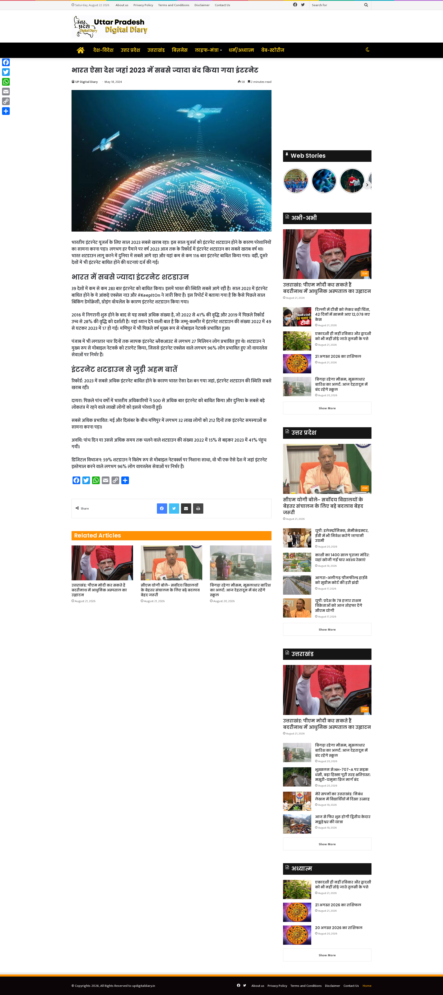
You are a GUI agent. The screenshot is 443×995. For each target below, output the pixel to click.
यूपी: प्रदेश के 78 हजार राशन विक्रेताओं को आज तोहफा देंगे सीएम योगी (338, 605)
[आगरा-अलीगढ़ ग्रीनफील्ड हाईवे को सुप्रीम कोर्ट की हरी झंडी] (297, 585)
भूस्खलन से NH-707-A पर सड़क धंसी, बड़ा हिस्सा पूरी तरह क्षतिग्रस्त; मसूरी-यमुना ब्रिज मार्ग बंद (343, 774)
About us (122, 5)
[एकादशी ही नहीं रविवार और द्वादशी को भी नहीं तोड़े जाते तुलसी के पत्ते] (297, 341)
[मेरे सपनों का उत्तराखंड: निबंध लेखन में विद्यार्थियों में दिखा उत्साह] (297, 801)
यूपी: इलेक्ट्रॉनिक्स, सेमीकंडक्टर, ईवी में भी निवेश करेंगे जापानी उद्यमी (342, 535)
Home (367, 986)
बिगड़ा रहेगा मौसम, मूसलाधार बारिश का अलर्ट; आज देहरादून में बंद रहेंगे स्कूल (240, 590)
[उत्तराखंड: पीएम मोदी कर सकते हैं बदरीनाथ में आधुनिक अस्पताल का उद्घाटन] (102, 562)
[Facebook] (6, 62)
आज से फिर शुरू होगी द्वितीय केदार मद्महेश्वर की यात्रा (342, 819)
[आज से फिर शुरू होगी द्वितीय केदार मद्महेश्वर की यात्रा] (297, 824)
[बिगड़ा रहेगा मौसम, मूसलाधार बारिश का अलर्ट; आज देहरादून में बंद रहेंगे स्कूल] (240, 562)
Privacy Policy (143, 5)
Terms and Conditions (173, 5)
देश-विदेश (103, 50)
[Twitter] (6, 72)
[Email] (6, 91)
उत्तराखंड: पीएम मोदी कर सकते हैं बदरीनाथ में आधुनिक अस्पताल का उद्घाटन (99, 590)
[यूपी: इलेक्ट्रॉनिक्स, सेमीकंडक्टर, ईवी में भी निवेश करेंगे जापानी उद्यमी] (297, 538)
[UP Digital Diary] (111, 26)
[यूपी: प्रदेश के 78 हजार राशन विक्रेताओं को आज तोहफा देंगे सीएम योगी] (297, 608)
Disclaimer (202, 5)
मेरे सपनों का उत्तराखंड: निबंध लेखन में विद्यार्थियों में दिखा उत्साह (342, 796)
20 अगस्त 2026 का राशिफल (339, 927)
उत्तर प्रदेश (130, 50)
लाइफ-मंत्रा (207, 50)
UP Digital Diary (86, 81)
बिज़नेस (180, 50)
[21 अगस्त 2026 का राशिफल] (297, 363)
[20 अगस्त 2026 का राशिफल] (297, 935)
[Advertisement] (327, 101)
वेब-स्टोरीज (272, 50)
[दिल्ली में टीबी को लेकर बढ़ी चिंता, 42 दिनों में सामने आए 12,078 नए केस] (297, 316)
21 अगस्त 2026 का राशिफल (338, 356)
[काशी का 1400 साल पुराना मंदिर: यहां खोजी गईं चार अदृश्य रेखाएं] (297, 562)
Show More (327, 408)
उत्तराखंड (156, 50)
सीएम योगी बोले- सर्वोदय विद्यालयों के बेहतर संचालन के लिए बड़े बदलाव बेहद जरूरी (170, 590)
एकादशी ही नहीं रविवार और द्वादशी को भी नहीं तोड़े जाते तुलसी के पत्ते (343, 336)
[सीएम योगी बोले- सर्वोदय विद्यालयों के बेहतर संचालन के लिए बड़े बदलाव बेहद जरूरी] (171, 562)
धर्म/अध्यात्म (241, 50)
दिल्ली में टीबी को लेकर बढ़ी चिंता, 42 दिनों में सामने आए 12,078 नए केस (342, 314)
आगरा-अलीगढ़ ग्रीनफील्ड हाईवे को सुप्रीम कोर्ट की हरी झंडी (341, 580)
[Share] (6, 111)
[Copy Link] (6, 101)
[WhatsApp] (6, 82)
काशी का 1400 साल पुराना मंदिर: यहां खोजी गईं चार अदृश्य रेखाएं (342, 557)
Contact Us (222, 5)
